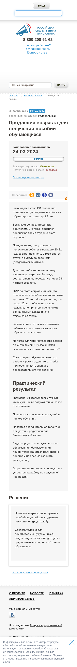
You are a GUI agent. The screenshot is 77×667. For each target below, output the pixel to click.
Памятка (56, 593)
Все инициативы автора (28, 177)
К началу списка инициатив (30, 572)
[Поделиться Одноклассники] (32, 195)
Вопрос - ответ (38, 52)
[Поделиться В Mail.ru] (44, 195)
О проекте (17, 593)
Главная (13, 95)
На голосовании (33, 95)
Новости (37, 593)
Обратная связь (38, 49)
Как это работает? (38, 45)
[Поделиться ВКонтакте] (38, 195)
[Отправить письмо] (51, 195)
